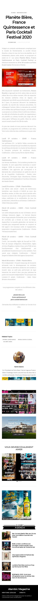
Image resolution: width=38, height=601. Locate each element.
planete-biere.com (19, 295)
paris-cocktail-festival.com (19, 299)
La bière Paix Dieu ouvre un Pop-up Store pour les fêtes (23, 566)
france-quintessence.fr (19, 297)
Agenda (13, 12)
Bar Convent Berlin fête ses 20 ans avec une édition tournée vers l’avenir (9, 466)
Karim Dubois (19, 367)
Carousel (19, 395)
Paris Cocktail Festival (25, 339)
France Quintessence (9, 339)
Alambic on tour (13, 420)
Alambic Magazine (19, 589)
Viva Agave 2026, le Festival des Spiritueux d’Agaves (23, 555)
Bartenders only (22, 12)
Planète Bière (8, 341)
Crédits (22, 592)
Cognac (28, 420)
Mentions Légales (9, 592)
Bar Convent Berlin (13, 393)
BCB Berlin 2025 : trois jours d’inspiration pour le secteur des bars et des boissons (23, 576)
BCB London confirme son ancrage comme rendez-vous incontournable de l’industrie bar (23, 545)
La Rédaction (25, 405)
